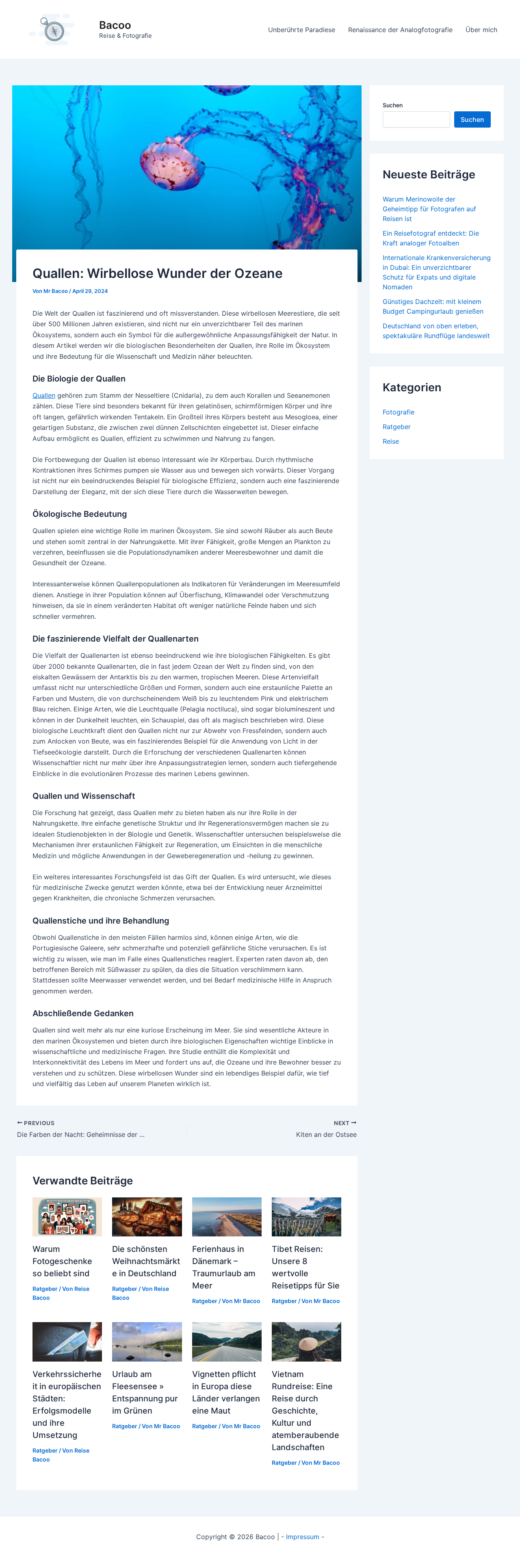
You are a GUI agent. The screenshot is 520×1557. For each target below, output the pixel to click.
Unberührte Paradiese (301, 30)
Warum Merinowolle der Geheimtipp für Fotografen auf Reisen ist (429, 209)
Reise (391, 441)
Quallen (43, 395)
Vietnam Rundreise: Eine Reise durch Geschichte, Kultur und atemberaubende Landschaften (305, 1410)
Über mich (481, 30)
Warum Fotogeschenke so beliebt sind (62, 1261)
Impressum (302, 1537)
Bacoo (115, 25)
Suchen (393, 105)
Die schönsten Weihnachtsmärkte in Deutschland (146, 1261)
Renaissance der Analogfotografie (400, 30)
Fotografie (398, 412)
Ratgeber (45, 1288)
